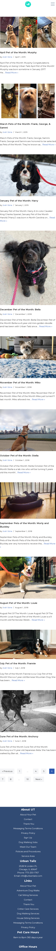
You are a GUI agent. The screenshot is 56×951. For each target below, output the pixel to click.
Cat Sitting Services (28, 895)
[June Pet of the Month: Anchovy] (28, 711)
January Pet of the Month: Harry (19, 200)
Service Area (28, 856)
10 (28, 779)
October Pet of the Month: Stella (19, 455)
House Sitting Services (28, 918)
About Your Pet (28, 814)
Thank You (28, 824)
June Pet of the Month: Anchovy (19, 736)
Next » (38, 779)
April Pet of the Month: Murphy (18, 52)
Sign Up (28, 837)
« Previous (7, 771)
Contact (28, 819)
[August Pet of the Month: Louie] (28, 578)
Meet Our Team (28, 847)
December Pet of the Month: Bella (20, 309)
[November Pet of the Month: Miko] (28, 357)
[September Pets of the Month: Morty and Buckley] (28, 500)
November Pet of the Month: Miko (20, 382)
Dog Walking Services (28, 913)
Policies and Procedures (28, 851)
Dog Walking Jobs (28, 842)
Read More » (11, 72)
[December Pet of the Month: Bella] (28, 268)
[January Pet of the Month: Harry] (28, 175)
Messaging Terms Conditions (28, 828)
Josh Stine (7, 57)
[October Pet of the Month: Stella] (28, 430)
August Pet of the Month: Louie (18, 603)
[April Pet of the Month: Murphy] (28, 32)
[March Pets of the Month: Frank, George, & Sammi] (28, 101)
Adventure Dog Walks (28, 890)
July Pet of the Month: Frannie (18, 663)
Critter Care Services (28, 909)
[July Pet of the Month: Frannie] (28, 644)
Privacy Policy (28, 833)
